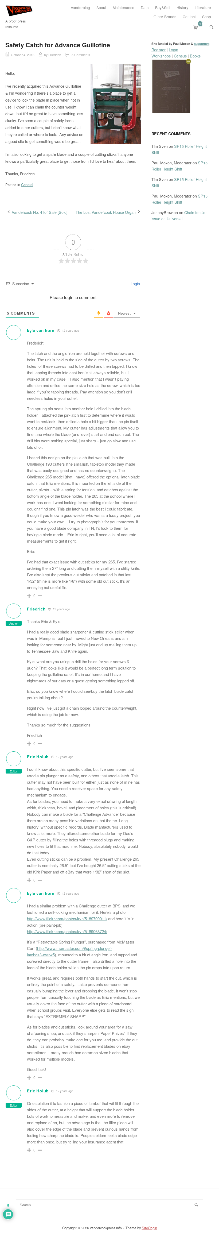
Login (135, 283)
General (27, 184)
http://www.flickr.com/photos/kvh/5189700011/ (67, 918)
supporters (201, 43)
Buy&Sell (162, 7)
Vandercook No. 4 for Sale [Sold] (40, 212)
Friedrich (54, 54)
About (101, 7)
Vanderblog (80, 7)
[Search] (196, 1205)
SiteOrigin (149, 1227)
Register (158, 49)
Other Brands (165, 16)
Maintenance (123, 7)
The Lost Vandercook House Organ (106, 212)
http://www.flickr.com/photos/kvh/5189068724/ (67, 931)
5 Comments (81, 54)
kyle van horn (40, 330)
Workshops (161, 56)
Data (145, 7)
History (182, 7)
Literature (203, 7)
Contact (189, 16)
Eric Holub (38, 757)
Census (180, 56)
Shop (206, 16)
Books (195, 56)
